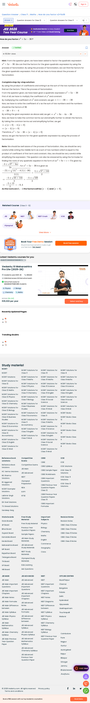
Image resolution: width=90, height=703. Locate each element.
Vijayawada (64, 604)
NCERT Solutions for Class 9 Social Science (49, 442)
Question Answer (10, 14)
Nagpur (64, 642)
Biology (44, 527)
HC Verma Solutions (10, 471)
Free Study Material (29, 523)
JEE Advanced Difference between (27, 619)
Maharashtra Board (10, 545)
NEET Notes (45, 597)
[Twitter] (81, 688)
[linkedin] (74, 688)
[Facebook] (67, 688)
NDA (23, 487)
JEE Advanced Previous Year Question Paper (27, 657)
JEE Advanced (27, 473)
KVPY (23, 492)
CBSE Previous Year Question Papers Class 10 (49, 497)
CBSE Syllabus (46, 466)
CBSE (43, 462)
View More (44, 232)
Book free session (71, 243)
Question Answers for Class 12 (29, 20)
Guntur (64, 646)
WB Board (6, 569)
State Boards (7, 521)
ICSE (62, 462)
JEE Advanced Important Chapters (27, 596)
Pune (63, 638)
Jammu (64, 666)
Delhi (61, 596)
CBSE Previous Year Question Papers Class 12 (49, 487)
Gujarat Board (7, 533)
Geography (45, 548)
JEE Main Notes (8, 597)
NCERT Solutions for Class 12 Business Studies (10, 417)
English (44, 540)
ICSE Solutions (66, 466)
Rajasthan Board (8, 553)
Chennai (62, 584)
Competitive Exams (29, 465)
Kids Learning (26, 565)
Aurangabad (66, 650)
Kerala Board (7, 541)
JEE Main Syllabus (9, 612)
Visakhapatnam (66, 608)
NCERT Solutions (8, 377)
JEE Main (24, 469)
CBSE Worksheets (48, 474)
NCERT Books (66, 413)
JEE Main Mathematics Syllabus (7, 625)
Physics (44, 523)
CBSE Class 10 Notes (69, 533)
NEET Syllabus (46, 612)
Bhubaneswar (66, 670)
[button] (9, 216)
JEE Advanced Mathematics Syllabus (27, 641)
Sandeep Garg (8, 510)
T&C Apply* (36, 247)
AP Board (5, 525)
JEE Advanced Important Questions (27, 587)
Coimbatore (66, 633)
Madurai (62, 616)
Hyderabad (63, 600)
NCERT (4, 373)
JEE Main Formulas (9, 601)
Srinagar (64, 662)
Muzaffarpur (64, 580)
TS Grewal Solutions (10, 506)
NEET (23, 477)
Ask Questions (27, 569)
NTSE (23, 496)
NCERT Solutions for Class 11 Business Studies (29, 406)
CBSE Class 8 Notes (69, 541)
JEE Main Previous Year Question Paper (9, 641)
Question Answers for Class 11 (62, 20)
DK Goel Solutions (9, 502)
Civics (43, 552)
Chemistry (45, 531)
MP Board (6, 549)
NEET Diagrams (47, 601)
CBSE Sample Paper (49, 470)
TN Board (5, 561)
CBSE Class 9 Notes (69, 537)
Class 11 (24, 14)
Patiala (62, 592)
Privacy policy (44, 688)
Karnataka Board (9, 537)
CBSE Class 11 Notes (69, 529)
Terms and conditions (14, 691)
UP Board (5, 565)
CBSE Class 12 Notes (69, 525)
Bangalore (63, 588)
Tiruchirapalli (64, 612)
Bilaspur (64, 658)
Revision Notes (67, 521)
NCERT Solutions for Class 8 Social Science (69, 399)
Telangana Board (9, 557)
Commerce (46, 544)
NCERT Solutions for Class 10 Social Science (49, 399)
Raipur (63, 654)
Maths (33, 14)
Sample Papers (27, 534)
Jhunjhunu (65, 674)
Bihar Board (6, 529)
